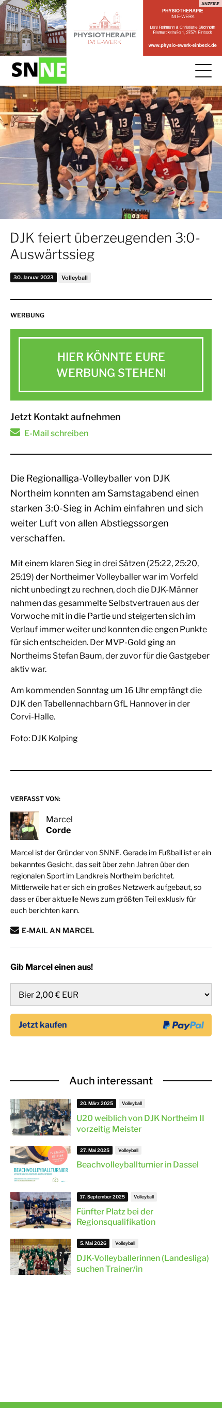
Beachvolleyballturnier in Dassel (137, 1165)
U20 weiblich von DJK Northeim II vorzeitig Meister (140, 1123)
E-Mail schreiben (56, 433)
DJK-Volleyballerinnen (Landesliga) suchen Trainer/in (142, 1263)
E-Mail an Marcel (58, 930)
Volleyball (74, 277)
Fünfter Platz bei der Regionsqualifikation (115, 1217)
